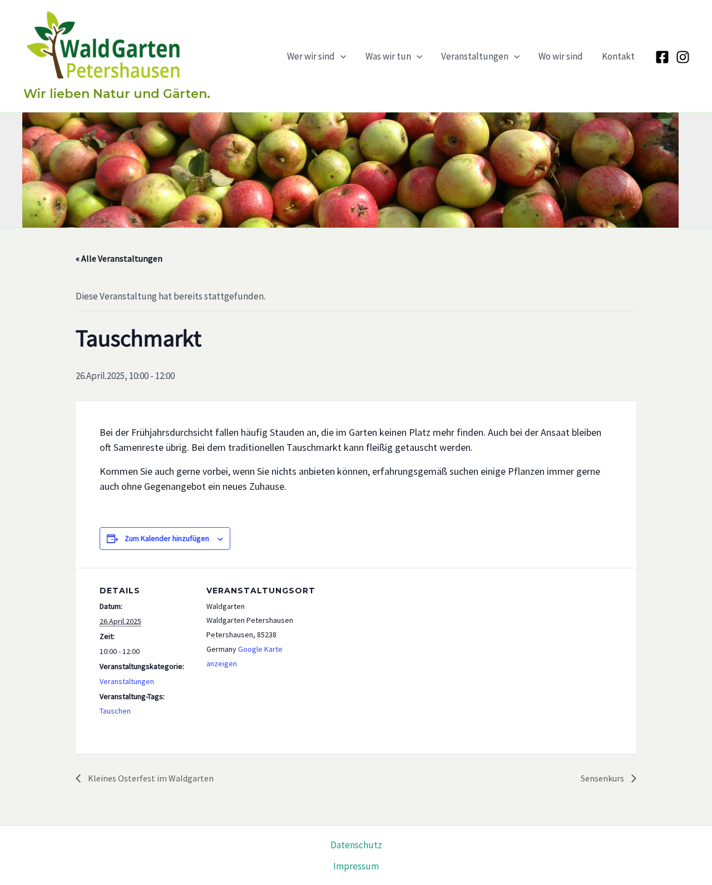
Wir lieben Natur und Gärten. (116, 93)
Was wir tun (388, 56)
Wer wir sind (311, 56)
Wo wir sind (560, 56)
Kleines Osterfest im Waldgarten (150, 778)
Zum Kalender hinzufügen (167, 538)
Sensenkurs (603, 778)
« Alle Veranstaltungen (119, 258)
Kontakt (618, 56)
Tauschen (115, 711)
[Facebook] (662, 57)
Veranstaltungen (474, 56)
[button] (340, 56)
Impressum (356, 866)
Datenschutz (356, 845)
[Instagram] (683, 57)
